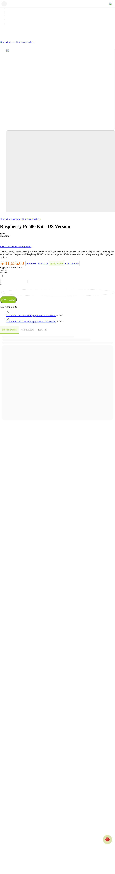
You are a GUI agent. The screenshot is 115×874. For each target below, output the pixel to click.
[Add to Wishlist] (58, 292)
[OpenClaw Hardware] (107, 839)
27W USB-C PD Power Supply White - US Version (31, 321)
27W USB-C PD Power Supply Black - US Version (31, 315)
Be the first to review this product (15, 246)
